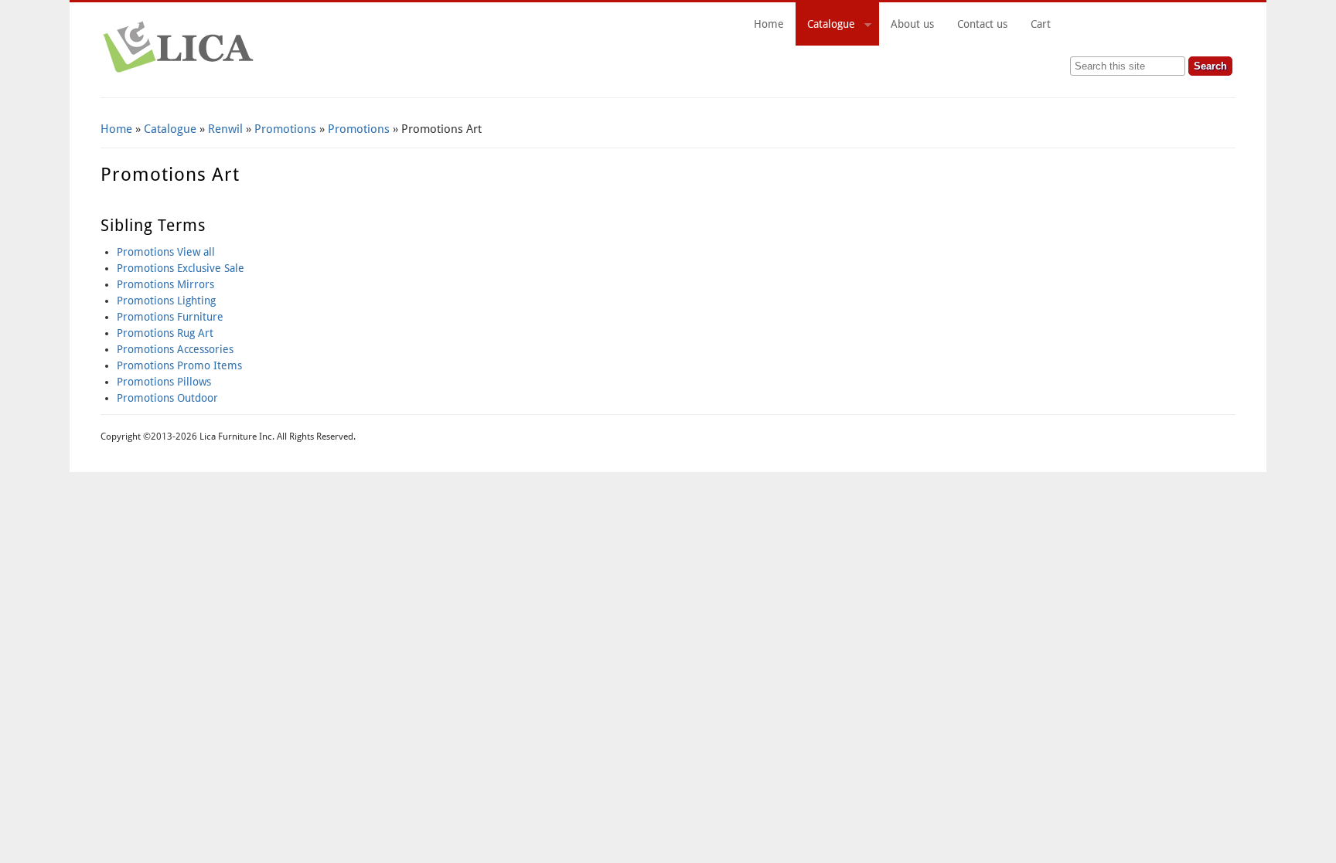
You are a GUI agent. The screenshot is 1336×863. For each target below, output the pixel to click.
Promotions (285, 129)
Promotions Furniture (170, 317)
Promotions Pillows (164, 381)
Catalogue (825, 26)
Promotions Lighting (166, 300)
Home (769, 24)
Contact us (982, 24)
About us (912, 24)
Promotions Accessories (175, 349)
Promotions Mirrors (165, 284)
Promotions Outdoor (167, 398)
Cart (1127, 24)
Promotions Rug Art (165, 333)
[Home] (178, 73)
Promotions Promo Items (179, 365)
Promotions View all (166, 252)
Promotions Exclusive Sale (180, 268)
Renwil (225, 129)
